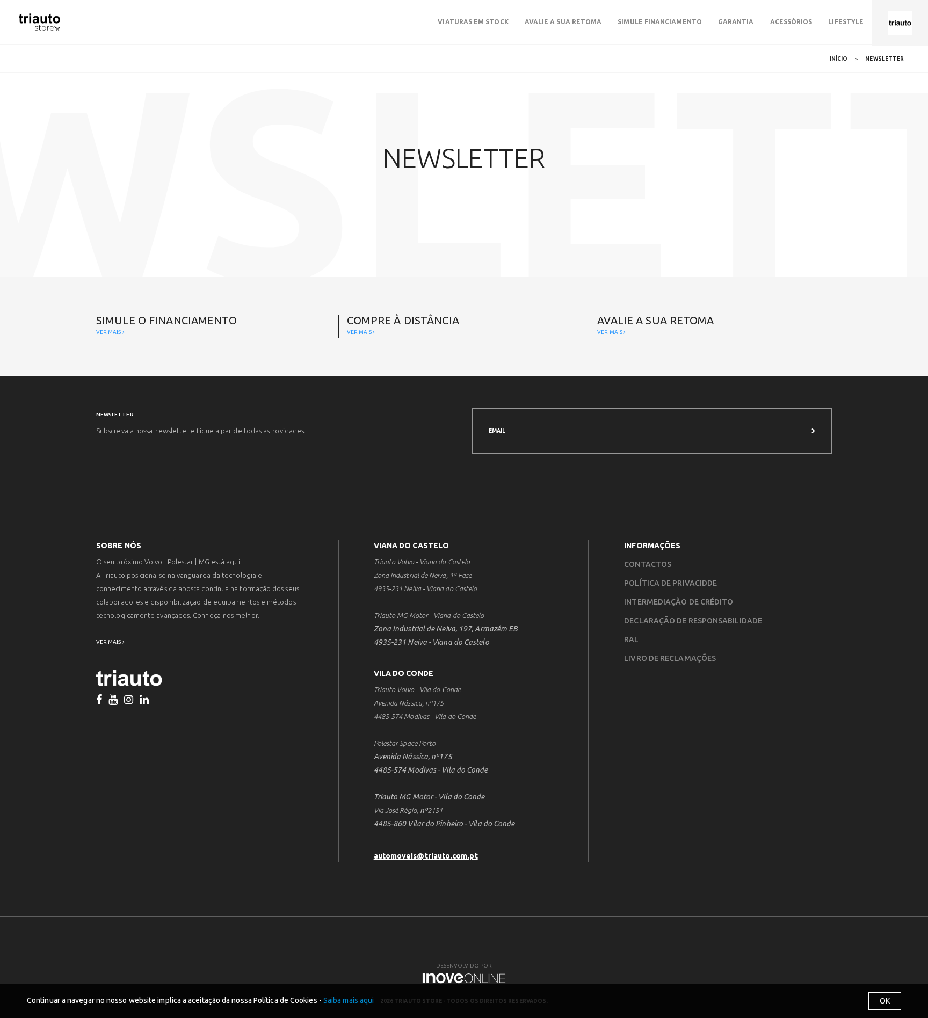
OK (885, 1001)
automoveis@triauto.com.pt (426, 856)
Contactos (647, 564)
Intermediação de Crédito (678, 602)
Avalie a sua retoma (563, 21)
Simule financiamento (660, 21)
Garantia (736, 21)
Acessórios (791, 21)
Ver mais (109, 332)
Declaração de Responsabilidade (693, 620)
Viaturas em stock (473, 21)
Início (838, 59)
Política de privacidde (670, 583)
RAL (631, 639)
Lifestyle (846, 21)
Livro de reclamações (670, 658)
